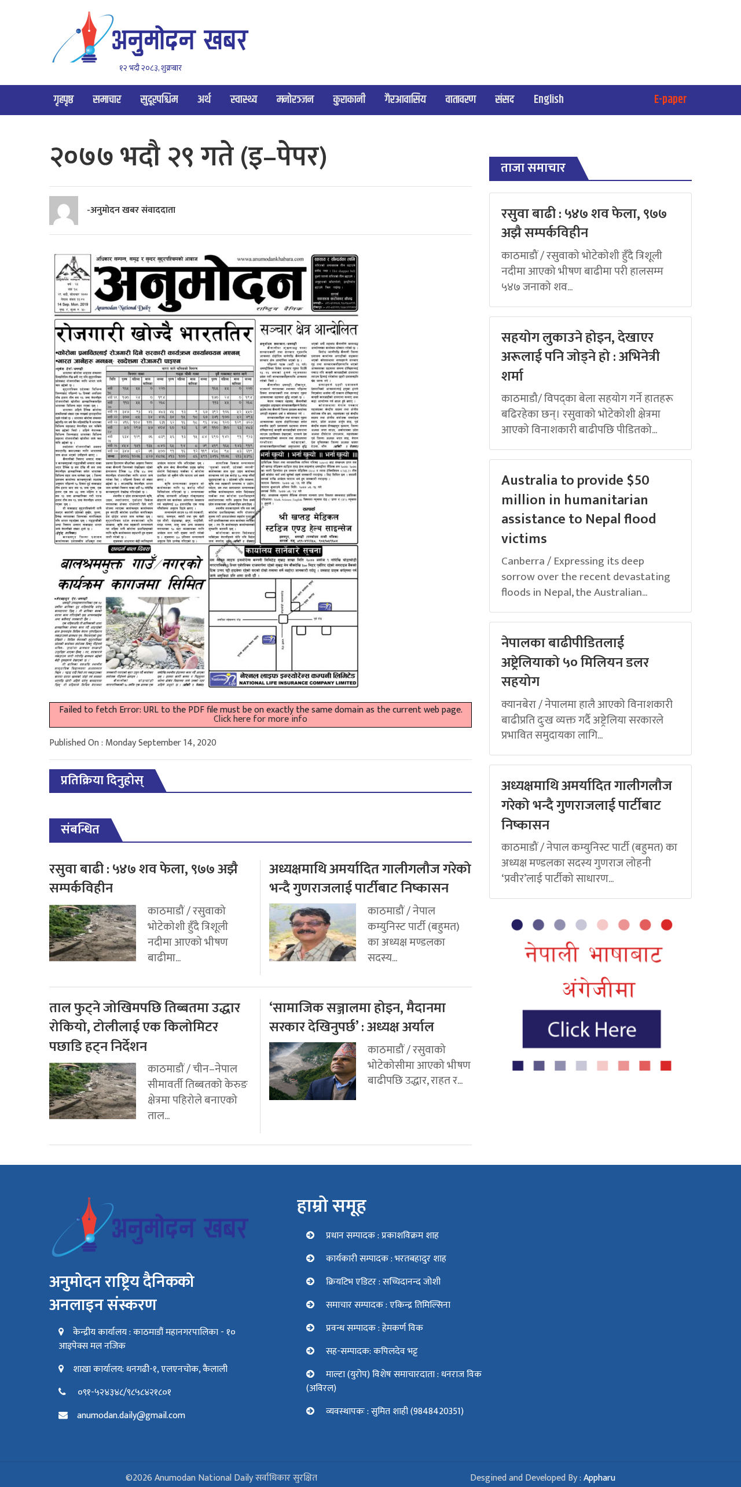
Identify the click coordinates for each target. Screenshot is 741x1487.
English (549, 100)
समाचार (107, 100)
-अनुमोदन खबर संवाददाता (131, 210)
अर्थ (204, 100)
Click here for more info (260, 719)
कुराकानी (349, 100)
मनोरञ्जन (295, 100)
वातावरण (461, 100)
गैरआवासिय (405, 100)
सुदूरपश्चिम (159, 100)
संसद (505, 100)
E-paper (670, 100)
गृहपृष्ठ (64, 100)
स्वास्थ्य (243, 100)
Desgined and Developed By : (542, 1478)
